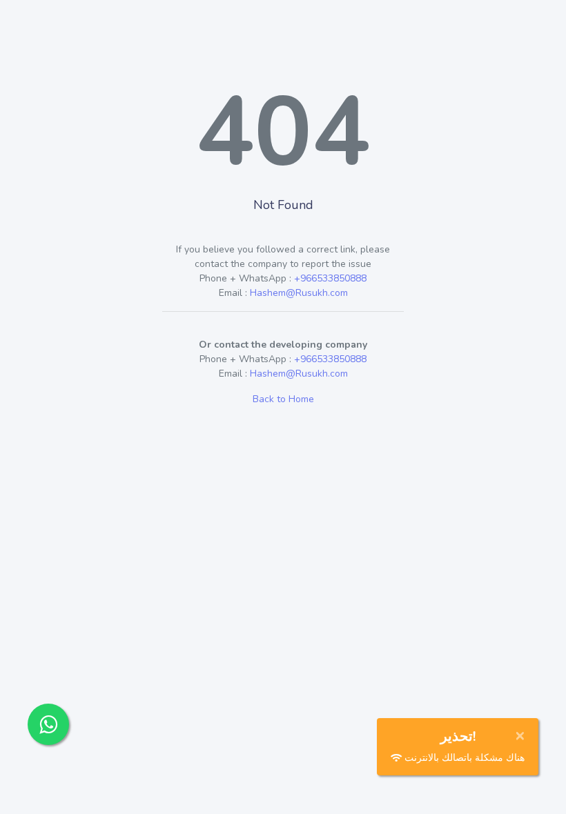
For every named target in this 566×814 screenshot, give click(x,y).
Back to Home (283, 399)
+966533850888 (330, 278)
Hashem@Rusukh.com (299, 292)
